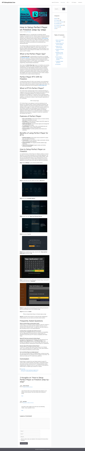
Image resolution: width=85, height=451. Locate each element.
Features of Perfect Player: (60, 50)
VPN (55, 28)
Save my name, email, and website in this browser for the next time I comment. (34, 440)
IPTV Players (74, 2)
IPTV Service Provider (58, 25)
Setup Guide (63, 2)
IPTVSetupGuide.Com (8, 2)
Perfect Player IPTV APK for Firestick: (60, 44)
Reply (22, 395)
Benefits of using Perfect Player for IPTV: (59, 54)
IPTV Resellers (57, 23)
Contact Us (80, 2)
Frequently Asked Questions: (59, 62)
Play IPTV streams (25, 57)
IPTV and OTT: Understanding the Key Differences (29, 371)
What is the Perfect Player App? (60, 41)
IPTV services (45, 38)
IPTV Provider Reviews (58, 21)
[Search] (63, 9)
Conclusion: (58, 64)
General (55, 18)
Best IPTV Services (55, 2)
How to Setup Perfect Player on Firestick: (59, 58)
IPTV (68, 2)
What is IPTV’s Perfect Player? (59, 47)
